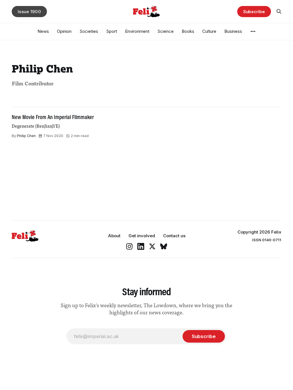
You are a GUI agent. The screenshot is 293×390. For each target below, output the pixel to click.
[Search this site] (279, 11)
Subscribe (254, 11)
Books (188, 31)
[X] (152, 246)
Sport (111, 31)
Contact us (174, 235)
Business (233, 31)
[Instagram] (129, 246)
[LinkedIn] (140, 246)
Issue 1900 (29, 11)
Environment (137, 31)
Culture (209, 31)
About (114, 235)
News (43, 31)
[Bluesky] (163, 246)
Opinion (64, 31)
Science (165, 31)
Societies (89, 31)
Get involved (141, 235)
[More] (253, 31)
